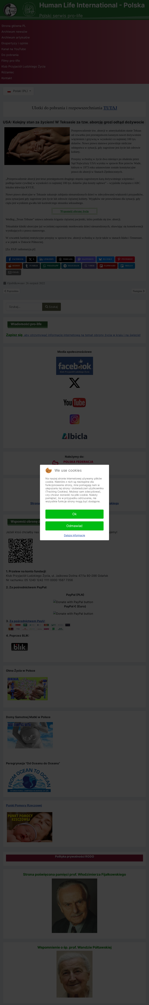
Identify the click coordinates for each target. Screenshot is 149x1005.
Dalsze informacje (74, 535)
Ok (74, 514)
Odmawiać (74, 526)
